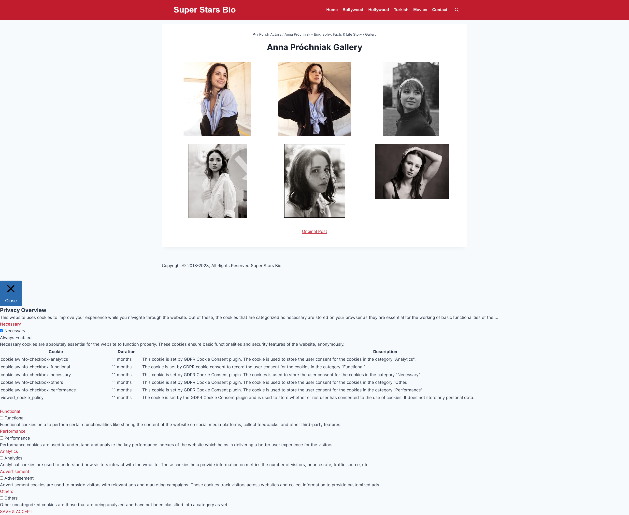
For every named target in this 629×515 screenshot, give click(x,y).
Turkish (401, 9)
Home (332, 9)
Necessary (14, 330)
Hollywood (378, 9)
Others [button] (6, 491)
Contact (439, 9)
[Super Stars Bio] (205, 10)
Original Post (314, 231)
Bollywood (353, 9)
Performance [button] (13, 431)
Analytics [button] (9, 451)
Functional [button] (10, 411)
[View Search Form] (456, 9)
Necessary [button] (10, 324)
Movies (420, 9)
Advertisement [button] (14, 471)
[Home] (254, 34)
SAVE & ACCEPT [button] (16, 511)
